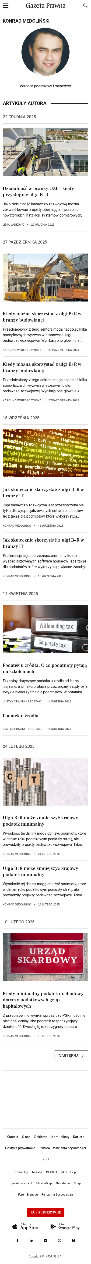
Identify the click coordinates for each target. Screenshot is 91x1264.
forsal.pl (37, 1172)
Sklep (77, 1183)
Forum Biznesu (28, 1194)
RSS (45, 1159)
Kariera (78, 1137)
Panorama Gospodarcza (57, 1194)
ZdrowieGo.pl (43, 1183)
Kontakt (12, 1137)
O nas (26, 1137)
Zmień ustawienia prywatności (63, 1148)
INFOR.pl (51, 1172)
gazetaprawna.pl (21, 1183)
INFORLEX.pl (68, 1172)
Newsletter (63, 1183)
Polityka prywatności (20, 1148)
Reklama (41, 1137)
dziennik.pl (21, 1172)
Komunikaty (60, 1137)
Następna (69, 1055)
